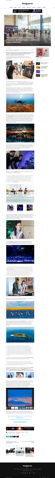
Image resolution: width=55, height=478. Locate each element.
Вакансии (44, 7)
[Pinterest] (16, 436)
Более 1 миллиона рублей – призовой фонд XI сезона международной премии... (44, 75)
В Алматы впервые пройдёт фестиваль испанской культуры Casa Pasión (44, 67)
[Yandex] (32, 473)
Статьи (19, 7)
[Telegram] (7, 436)
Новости (11, 7)
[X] (14, 436)
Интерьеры (39, 7)
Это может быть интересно (11, 445)
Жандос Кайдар (39, 57)
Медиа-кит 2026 (44, 477)
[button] (54, 7)
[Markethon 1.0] (38, 71)
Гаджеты (33, 7)
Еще (16, 445)
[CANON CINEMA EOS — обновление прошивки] (10, 450)
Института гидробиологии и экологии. (12, 82)
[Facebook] (12, 436)
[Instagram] (23, 473)
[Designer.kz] (27, 4)
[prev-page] (6, 458)
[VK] (10, 436)
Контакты (48, 477)
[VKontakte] (29, 473)
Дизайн (23, 7)
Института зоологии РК (30, 81)
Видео (15, 7)
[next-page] (7, 458)
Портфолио (29, 7)
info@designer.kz (30, 470)
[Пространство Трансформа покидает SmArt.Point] (38, 63)
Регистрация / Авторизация (9, 0)
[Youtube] (34, 473)
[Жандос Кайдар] (42, 52)
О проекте (40, 477)
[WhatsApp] (8, 436)
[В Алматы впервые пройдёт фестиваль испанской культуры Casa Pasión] (38, 67)
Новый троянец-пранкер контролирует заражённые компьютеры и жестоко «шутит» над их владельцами (12, 442)
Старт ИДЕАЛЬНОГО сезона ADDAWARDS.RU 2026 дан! (28, 442)
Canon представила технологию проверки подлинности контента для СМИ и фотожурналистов (20, 455)
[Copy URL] (18, 436)
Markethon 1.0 (42, 70)
